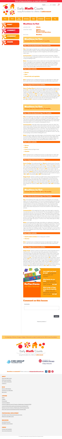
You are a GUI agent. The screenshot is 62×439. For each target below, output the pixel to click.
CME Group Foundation (6, 380)
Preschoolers (4, 401)
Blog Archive (4, 392)
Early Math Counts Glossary (7, 423)
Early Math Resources (6, 422)
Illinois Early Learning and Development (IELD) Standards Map (14, 409)
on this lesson (11, 36)
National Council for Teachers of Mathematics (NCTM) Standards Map (15, 407)
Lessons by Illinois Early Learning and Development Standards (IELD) (15, 406)
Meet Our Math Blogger (6, 388)
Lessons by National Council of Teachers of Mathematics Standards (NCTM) (16, 404)
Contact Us (4, 383)
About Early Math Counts (7, 378)
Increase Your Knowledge (7, 429)
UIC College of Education (7, 381)
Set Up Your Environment (7, 430)
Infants (3, 397)
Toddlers (3, 399)
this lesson (10, 25)
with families (11, 31)
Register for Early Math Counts (8, 416)
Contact (54, 4)
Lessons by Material (6, 402)
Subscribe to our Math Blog (7, 390)
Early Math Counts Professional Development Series (12, 414)
